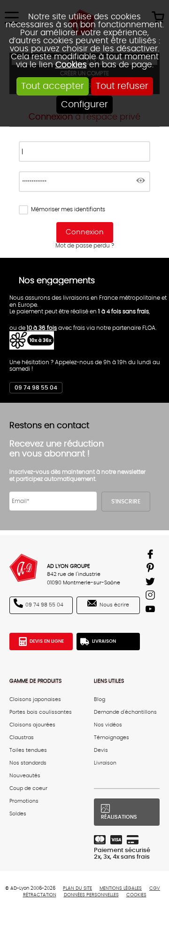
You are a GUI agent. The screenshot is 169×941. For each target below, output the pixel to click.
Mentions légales (121, 888)
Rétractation (39, 895)
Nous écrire (114, 604)
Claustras (21, 737)
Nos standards (27, 763)
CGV (154, 888)
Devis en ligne (47, 641)
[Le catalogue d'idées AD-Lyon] (151, 569)
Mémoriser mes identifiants (68, 209)
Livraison (104, 641)
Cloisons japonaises (35, 699)
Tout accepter (52, 86)
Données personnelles (91, 895)
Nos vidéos (108, 724)
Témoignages (111, 737)
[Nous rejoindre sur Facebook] (151, 556)
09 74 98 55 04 (36, 388)
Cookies (71, 65)
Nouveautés (24, 775)
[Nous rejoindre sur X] (151, 583)
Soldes (17, 813)
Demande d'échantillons (125, 712)
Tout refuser (122, 86)
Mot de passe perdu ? (84, 245)
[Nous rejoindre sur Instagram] (151, 597)
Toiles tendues (28, 750)
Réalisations (119, 817)
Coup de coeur (28, 788)
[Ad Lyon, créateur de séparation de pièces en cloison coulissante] (23, 568)
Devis (101, 750)
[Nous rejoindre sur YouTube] (151, 610)
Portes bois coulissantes (40, 712)
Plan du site (77, 888)
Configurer (84, 104)
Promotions (23, 801)
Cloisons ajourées (32, 724)
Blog (99, 699)
